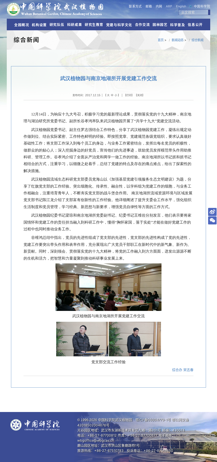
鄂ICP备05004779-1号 (153, 420)
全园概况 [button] (21, 25)
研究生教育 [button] (94, 24)
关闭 (139, 95)
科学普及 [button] (177, 25)
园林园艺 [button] (160, 24)
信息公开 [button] (195, 24)
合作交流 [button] (142, 24)
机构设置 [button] (39, 25)
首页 (161, 40)
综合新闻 (197, 40)
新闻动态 (178, 40)
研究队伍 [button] (57, 24)
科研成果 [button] (74, 24)
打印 (128, 95)
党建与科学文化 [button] (119, 25)
